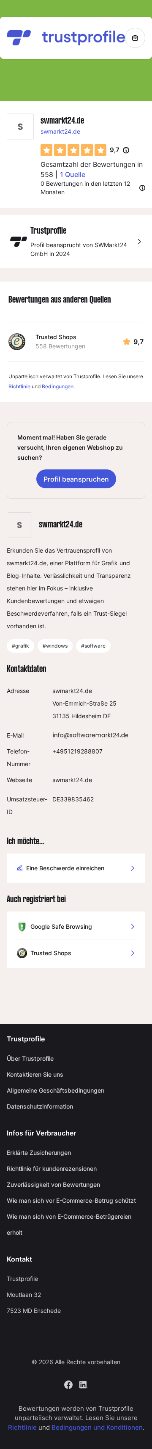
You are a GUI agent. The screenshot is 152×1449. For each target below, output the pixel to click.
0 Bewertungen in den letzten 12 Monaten (85, 187)
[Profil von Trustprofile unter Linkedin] (83, 1383)
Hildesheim (86, 715)
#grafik (20, 646)
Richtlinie (19, 386)
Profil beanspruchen (76, 479)
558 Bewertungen (60, 346)
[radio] (46, 150)
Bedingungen (57, 386)
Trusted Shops (55, 336)
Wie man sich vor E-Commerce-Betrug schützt (71, 1200)
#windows (55, 646)
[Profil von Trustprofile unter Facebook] (68, 1383)
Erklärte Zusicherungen (39, 1152)
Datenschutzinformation (40, 1106)
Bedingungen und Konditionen (97, 1427)
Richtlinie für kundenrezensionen (52, 1168)
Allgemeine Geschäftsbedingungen (55, 1090)
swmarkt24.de (60, 131)
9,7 (119, 150)
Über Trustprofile (30, 1058)
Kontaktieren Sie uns (35, 1074)
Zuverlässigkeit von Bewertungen (53, 1184)
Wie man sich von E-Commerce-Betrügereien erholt (69, 1224)
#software (93, 646)
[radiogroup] (73, 150)
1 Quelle (72, 174)
